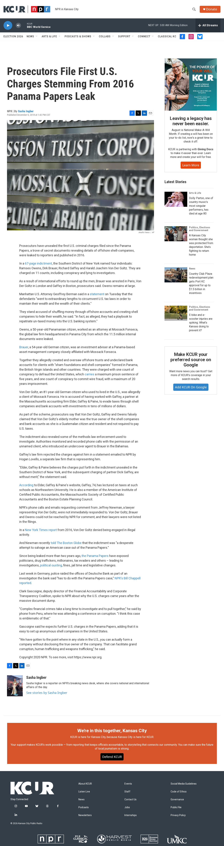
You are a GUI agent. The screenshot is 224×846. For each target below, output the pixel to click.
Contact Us (130, 799)
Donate (211, 9)
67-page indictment (38, 263)
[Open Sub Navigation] (36, 36)
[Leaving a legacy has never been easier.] (191, 84)
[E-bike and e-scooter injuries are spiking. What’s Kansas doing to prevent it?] (175, 313)
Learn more (190, 165)
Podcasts (83, 807)
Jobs (127, 807)
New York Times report (41, 530)
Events (128, 783)
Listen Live (84, 791)
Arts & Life (49, 36)
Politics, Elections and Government (199, 229)
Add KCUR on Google (191, 387)
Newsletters (85, 815)
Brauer (23, 347)
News (30, 36)
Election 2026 (13, 36)
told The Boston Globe (66, 543)
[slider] (23, 25)
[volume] (18, 25)
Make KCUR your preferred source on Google (190, 359)
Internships (130, 815)
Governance (177, 799)
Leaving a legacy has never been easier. (191, 121)
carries (89, 374)
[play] (8, 25)
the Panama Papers (95, 556)
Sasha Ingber (26, 111)
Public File (176, 807)
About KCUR (85, 783)
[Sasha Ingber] (15, 685)
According (26, 485)
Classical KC (167, 36)
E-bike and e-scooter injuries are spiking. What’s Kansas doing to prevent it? (200, 322)
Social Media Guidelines (184, 783)
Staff (127, 791)
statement (97, 294)
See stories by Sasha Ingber (46, 693)
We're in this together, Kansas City (112, 730)
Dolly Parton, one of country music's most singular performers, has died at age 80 (201, 205)
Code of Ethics (179, 791)
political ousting (51, 565)
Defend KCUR (112, 757)
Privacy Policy (178, 815)
